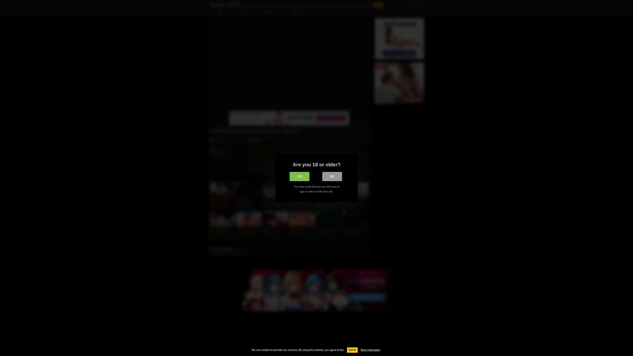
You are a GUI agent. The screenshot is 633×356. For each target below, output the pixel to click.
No (332, 176)
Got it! (352, 350)
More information (370, 350)
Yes (299, 176)
